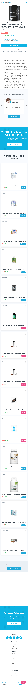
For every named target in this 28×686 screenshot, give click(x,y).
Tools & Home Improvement (7, 333)
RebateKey (4, 682)
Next (26, 105)
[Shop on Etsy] (14, 597)
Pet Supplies (5, 221)
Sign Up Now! (14, 144)
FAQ (14, 665)
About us (14, 653)
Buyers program (14, 673)
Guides (14, 667)
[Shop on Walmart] (14, 581)
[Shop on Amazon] (14, 586)
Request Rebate (14, 45)
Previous (2, 105)
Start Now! (14, 116)
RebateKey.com (14, 49)
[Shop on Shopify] (14, 603)
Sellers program (14, 675)
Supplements (16, 40)
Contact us (14, 656)
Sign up (14, 644)
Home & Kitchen (5, 361)
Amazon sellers (14, 648)
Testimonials (14, 663)
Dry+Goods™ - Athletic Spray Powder (11, 185)
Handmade (4, 249)
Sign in (14, 646)
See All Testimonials (15, 121)
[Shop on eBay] (14, 592)
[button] (25, 165)
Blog (14, 658)
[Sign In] (24, 2)
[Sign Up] (26, 2)
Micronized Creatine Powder (10, 39)
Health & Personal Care (7, 165)
